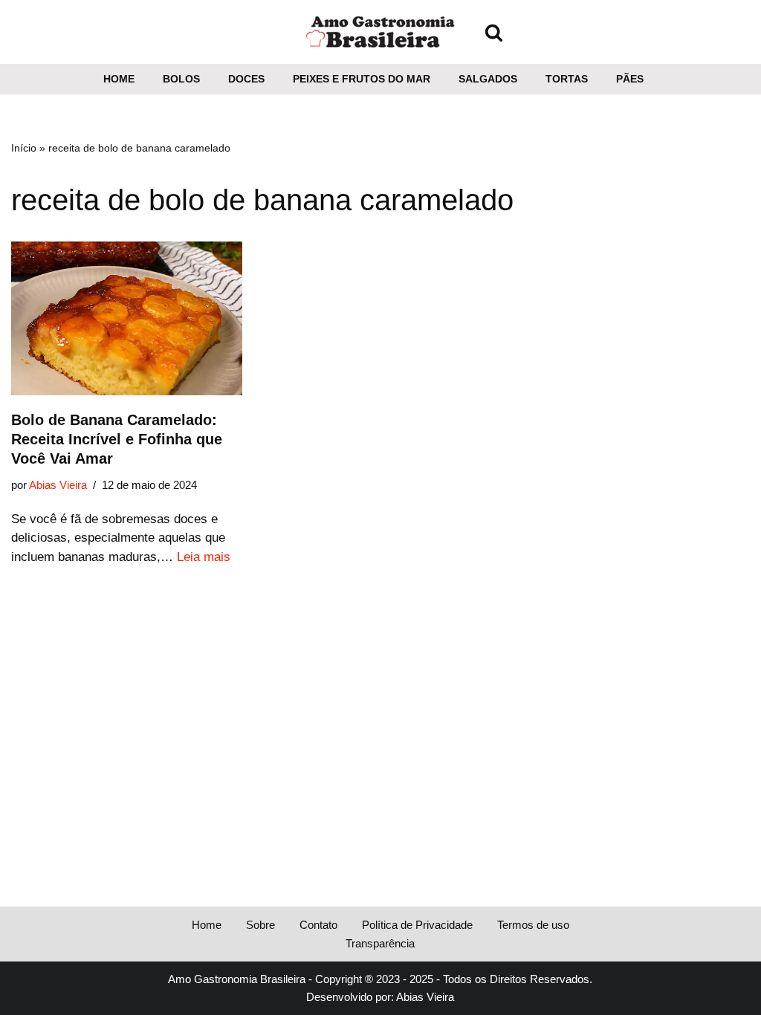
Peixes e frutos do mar (361, 79)
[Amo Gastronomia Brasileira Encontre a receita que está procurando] (380, 32)
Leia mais (203, 557)
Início (23, 148)
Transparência (380, 943)
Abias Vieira (58, 485)
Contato (318, 924)
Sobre (260, 924)
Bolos (181, 79)
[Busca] (494, 32)
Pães (630, 79)
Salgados (488, 79)
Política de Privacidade (417, 924)
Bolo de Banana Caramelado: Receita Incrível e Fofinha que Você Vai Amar (116, 439)
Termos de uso (533, 924)
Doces (246, 79)
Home (119, 79)
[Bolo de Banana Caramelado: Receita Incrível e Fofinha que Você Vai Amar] (126, 318)
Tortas (566, 79)
